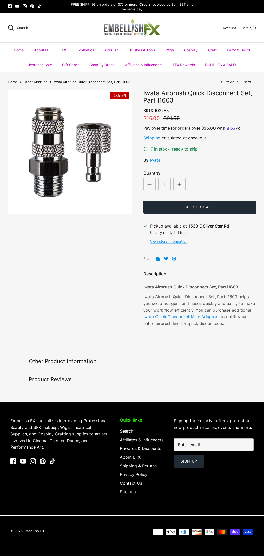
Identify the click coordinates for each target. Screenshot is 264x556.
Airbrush (111, 50)
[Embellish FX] (132, 28)
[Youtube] (17, 6)
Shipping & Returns (138, 465)
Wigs (170, 50)
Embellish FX (34, 531)
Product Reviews (50, 379)
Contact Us (131, 483)
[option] (70, 152)
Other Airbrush (35, 82)
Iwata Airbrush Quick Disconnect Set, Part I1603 (91, 82)
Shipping (151, 137)
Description (154, 273)
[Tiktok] (40, 6)
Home (19, 50)
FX (64, 50)
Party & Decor (238, 50)
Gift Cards (70, 64)
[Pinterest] (32, 6)
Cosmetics (85, 50)
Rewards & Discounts (140, 448)
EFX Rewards (184, 64)
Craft (212, 50)
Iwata (155, 160)
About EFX (43, 50)
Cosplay (191, 50)
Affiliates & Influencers (143, 64)
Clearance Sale (39, 64)
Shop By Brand (102, 64)
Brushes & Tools (142, 50)
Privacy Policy (133, 474)
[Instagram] (25, 6)
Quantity (151, 173)
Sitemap (128, 491)
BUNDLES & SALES (221, 64)
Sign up (188, 461)
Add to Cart (199, 207)
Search (126, 431)
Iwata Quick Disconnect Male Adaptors (181, 316)
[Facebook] (10, 6)
